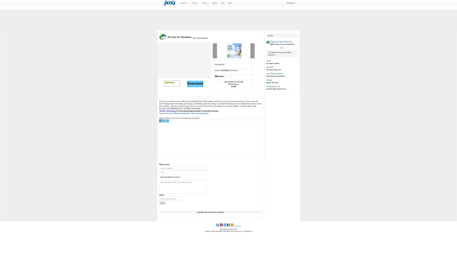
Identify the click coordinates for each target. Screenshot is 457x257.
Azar (268, 60)
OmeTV (270, 67)
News (230, 3)
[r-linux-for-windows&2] (168, 82)
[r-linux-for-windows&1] (166, 82)
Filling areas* (164, 164)
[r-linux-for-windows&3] (170, 82)
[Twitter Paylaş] (164, 121)
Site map (237, 226)
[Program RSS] (232, 226)
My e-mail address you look (170, 177)
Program (183, 3)
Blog (222, 3)
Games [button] (205, 3)
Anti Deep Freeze (274, 73)
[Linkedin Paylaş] (167, 121)
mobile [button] (194, 3)
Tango (269, 79)
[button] (215, 50)
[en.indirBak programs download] (170, 3)
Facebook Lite (273, 86)
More (282, 48)
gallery (215, 3)
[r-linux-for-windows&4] (171, 82)
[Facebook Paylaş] (161, 121)
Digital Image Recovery (281, 41)
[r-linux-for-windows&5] (173, 82)
